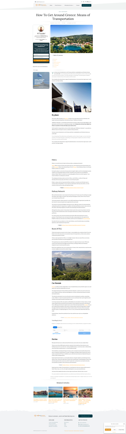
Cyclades (86, 304)
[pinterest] (85, 1)
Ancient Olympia (86, 218)
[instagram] (83, 1)
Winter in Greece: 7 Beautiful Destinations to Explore (73, 317)
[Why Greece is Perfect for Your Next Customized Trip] (70, 387)
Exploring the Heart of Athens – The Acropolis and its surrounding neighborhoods (84, 401)
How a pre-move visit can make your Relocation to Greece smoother (55, 400)
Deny (114, 429)
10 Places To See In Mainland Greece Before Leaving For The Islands (73, 225)
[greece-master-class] (41, 72)
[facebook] (81, 1)
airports (66, 118)
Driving (53, 286)
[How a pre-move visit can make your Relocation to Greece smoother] (55, 387)
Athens (53, 165)
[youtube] (87, 1)
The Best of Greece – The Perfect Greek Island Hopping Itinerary (73, 364)
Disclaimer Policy (71, 430)
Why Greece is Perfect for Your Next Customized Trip (70, 400)
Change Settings (121, 429)
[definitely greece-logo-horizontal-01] (41, 4)
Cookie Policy (82, 430)
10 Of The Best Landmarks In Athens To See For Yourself (73, 187)
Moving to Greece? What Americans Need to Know (40, 399)
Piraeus (74, 167)
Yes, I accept (108, 429)
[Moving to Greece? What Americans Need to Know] (40, 387)
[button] (124, 423)
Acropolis (56, 167)
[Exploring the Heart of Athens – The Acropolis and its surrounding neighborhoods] (85, 387)
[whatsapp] (90, 1)
